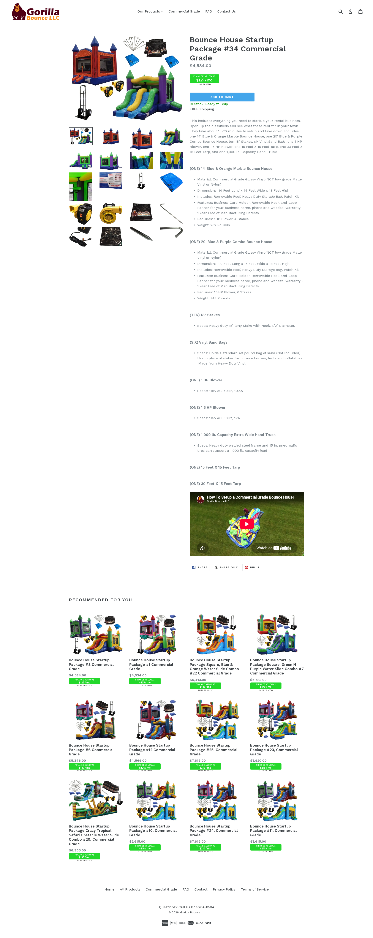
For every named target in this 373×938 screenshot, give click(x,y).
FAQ (208, 11)
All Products (130, 889)
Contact (200, 889)
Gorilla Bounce (190, 912)
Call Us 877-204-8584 (196, 907)
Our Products (151, 11)
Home (109, 889)
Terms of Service (255, 889)
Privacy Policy (224, 889)
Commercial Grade (184, 11)
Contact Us (226, 11)
